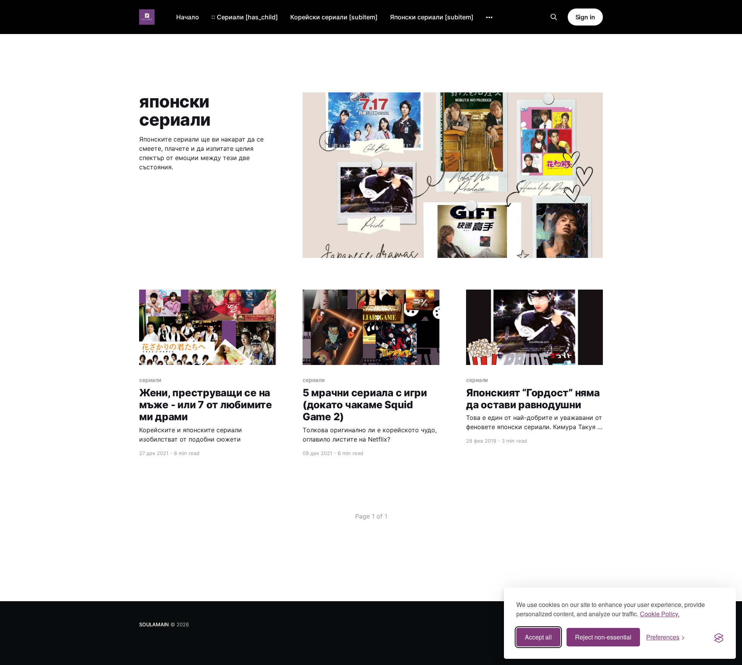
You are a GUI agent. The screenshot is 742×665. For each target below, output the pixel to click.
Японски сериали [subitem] (431, 17)
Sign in (585, 17)
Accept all (538, 637)
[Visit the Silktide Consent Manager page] (718, 637)
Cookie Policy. (659, 613)
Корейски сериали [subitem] (334, 17)
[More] (489, 17)
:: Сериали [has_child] (244, 17)
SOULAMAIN (154, 624)
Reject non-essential (603, 637)
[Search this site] (554, 17)
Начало (187, 17)
